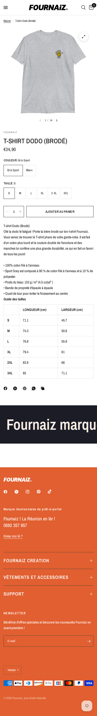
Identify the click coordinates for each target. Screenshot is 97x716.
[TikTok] (53, 491)
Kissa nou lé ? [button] (13, 536)
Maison (7, 21)
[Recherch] (83, 7)
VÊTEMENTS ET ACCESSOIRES (36, 577)
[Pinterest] (25, 388)
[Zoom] (83, 36)
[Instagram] (31, 492)
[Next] (57, 120)
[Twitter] (20, 492)
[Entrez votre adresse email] (88, 641)
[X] (16, 388)
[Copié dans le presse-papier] (43, 388)
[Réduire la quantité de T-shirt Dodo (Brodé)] (7, 211)
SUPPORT (14, 594)
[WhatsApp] (34, 388)
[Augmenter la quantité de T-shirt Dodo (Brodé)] (20, 211)
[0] (90, 7)
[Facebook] (6, 388)
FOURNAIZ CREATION (26, 560)
